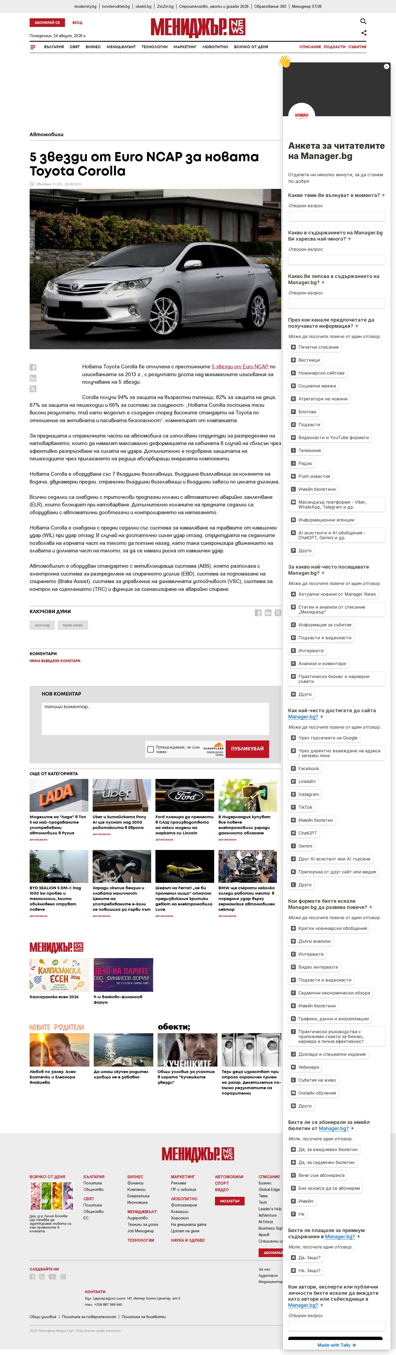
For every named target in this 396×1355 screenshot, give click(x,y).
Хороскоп (180, 1218)
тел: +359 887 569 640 (103, 1304)
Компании (136, 1189)
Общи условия (43, 1317)
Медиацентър (271, 1281)
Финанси (135, 1183)
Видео (222, 1189)
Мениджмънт (121, 47)
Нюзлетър (229, 1201)
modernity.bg (85, 6)
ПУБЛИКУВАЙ (247, 749)
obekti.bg (143, 6)
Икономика (137, 1202)
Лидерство (137, 1218)
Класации (179, 1211)
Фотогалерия (184, 1205)
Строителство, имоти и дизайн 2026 (214, 6)
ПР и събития (183, 1189)
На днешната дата (188, 1224)
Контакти (95, 1292)
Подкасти (335, 47)
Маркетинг (184, 47)
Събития (357, 47)
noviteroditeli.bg (116, 6)
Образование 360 (270, 6)
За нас (264, 1269)
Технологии (155, 47)
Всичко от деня (251, 47)
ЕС (86, 1218)
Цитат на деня (185, 1231)
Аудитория (268, 1275)
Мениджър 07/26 (307, 6)
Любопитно (215, 47)
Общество (94, 1189)
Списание (310, 47)
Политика (93, 1183)
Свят (75, 47)
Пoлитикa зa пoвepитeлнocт (89, 1317)
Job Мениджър (140, 1231)
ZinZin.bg (165, 6)
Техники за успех (142, 1224)
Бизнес (93, 47)
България (54, 47)
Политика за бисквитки (144, 1317)
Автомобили (47, 135)
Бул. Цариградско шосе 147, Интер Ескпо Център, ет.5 (132, 1298)
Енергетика (138, 1196)
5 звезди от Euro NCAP (240, 366)
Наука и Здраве (188, 1240)
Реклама (178, 1183)
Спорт (222, 1183)
